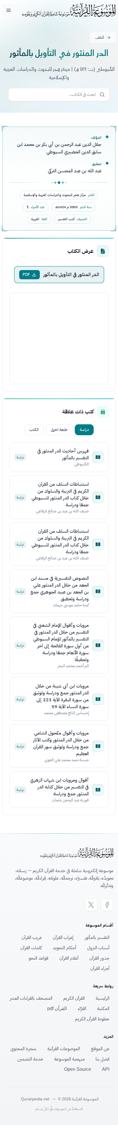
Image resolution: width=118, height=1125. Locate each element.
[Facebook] (107, 905)
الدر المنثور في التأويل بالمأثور (71, 274)
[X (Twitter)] (91, 905)
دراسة (84, 430)
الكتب (34, 430)
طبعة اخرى (59, 430)
